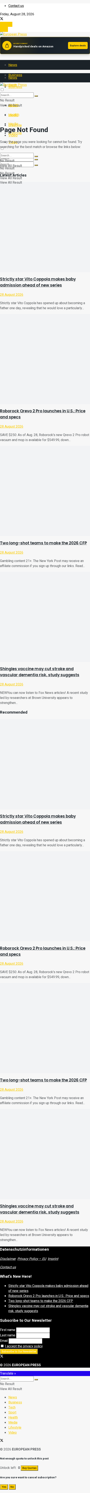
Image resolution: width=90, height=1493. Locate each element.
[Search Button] (36, 165)
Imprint (53, 1258)
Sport (12, 1412)
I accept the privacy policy (24, 1346)
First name (7, 1329)
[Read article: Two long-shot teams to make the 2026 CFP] (45, 491)
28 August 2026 (11, 294)
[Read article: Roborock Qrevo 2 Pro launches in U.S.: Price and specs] (45, 359)
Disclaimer (8, 1258)
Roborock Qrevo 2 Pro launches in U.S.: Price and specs (48, 1295)
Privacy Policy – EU (31, 1258)
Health (13, 114)
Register (6, 24)
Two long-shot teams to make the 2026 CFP (43, 543)
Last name (7, 1335)
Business (15, 1402)
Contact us (16, 5)
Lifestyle (14, 1427)
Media (13, 123)
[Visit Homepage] (13, 34)
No (12, 1487)
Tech (11, 1407)
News (12, 64)
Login (4, 29)
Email (4, 1340)
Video (12, 1432)
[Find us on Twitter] (1, 19)
